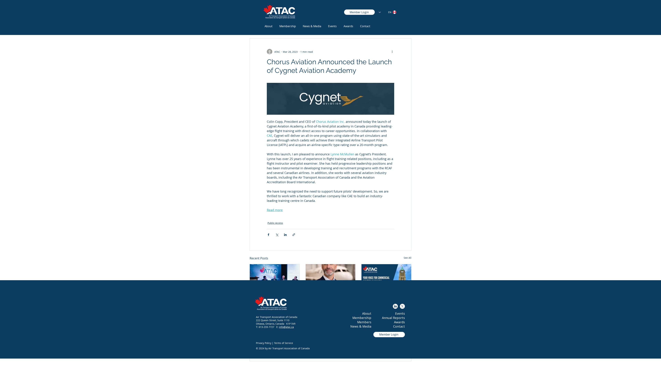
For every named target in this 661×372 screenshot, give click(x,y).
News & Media (360, 326)
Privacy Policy (263, 343)
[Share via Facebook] (268, 234)
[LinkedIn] (395, 306)
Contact (399, 326)
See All (407, 257)
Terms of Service (283, 343)
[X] (402, 306)
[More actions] (392, 52)
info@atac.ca (286, 327)
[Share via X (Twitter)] (277, 234)
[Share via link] (293, 234)
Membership (361, 318)
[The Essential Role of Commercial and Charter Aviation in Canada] (275, 278)
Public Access (275, 223)
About (366, 313)
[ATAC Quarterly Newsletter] (386, 278)
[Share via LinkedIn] (285, 234)
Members (364, 322)
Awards (399, 322)
